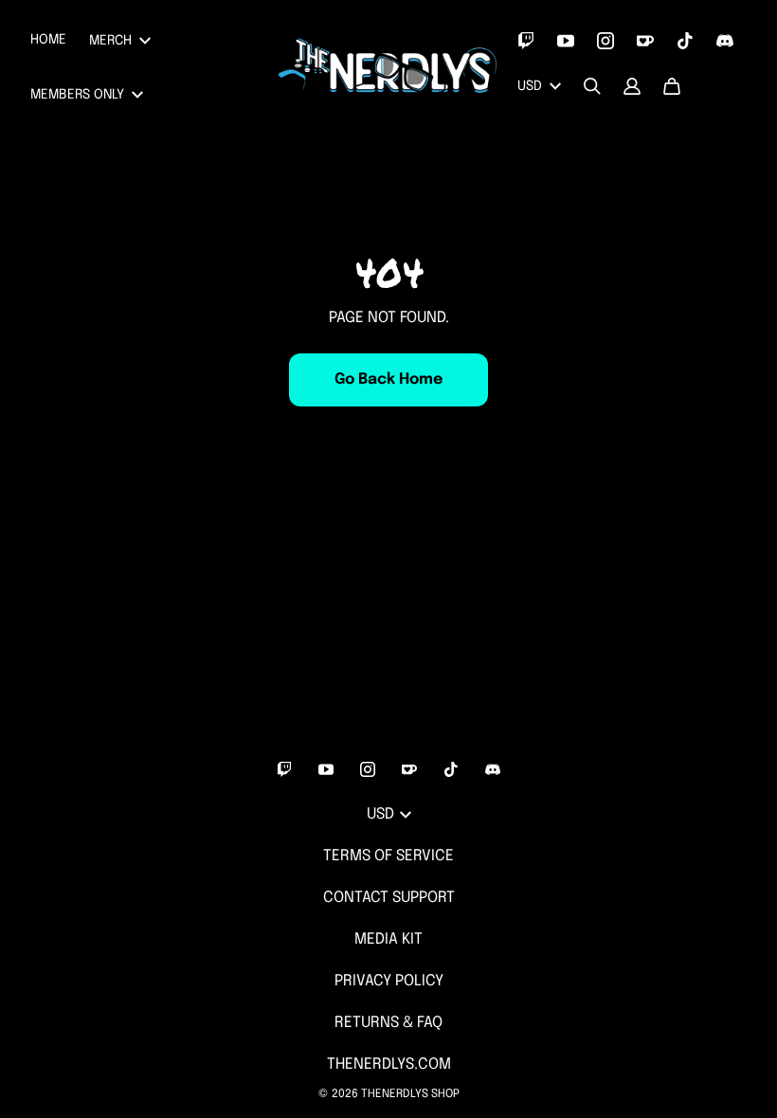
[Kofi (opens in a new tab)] (645, 40)
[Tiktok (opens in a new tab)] (685, 40)
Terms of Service (388, 856)
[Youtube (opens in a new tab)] (565, 40)
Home (48, 39)
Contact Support (389, 898)
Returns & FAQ (388, 1023)
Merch (110, 40)
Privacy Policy (388, 981)
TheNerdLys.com (389, 1064)
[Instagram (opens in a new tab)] (605, 40)
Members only (77, 94)
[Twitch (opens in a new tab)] (525, 40)
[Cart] (671, 86)
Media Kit (388, 939)
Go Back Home (388, 379)
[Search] (592, 86)
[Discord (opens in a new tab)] (724, 40)
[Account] (632, 86)
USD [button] (529, 86)
